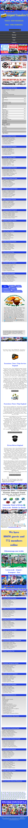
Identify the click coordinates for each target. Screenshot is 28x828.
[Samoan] (25, 796)
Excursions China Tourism (8, 754)
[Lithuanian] (18, 795)
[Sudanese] (16, 798)
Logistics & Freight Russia (8, 149)
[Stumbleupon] (11, 656)
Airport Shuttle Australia (8, 265)
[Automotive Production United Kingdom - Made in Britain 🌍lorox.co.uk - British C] (14, 513)
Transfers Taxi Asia (7, 233)
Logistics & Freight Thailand (9, 763)
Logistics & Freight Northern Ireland (10, 212)
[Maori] (24, 795)
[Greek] (8, 794)
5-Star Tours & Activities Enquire (15, 432)
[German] (6, 794)
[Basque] (14, 792)
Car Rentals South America (8, 257)
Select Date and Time (6, 119)
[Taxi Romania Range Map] (14, 341)
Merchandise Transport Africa (9, 139)
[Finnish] (23, 793)
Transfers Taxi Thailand (8, 761)
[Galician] (2, 794)
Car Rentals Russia (7, 154)
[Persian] (13, 796)
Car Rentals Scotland (7, 196)
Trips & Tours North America (8, 278)
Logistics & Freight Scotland (9, 190)
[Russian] (23, 796)
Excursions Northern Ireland (9, 215)
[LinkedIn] (22, 654)
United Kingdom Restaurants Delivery (11, 713)
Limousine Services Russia (8, 153)
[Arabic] (8, 792)
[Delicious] (3, 656)
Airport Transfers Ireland (8, 222)
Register (14, 37)
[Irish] (2, 795)
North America (7, 291)
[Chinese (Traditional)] (7, 793)
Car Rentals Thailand (7, 766)
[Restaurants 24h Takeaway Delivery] (14, 67)
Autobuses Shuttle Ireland (8, 224)
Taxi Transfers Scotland (8, 193)
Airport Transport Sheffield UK (9, 406)
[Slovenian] (10, 798)
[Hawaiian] (14, 794)
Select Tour (4, 106)
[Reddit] (9, 656)
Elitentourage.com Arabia (8, 707)
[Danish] (14, 793)
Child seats (4, 117)
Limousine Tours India (7, 776)
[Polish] (15, 796)
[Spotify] (20, 656)
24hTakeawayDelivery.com (8, 710)
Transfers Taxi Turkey (7, 686)
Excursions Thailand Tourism (9, 767)
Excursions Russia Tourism (8, 152)
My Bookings (5, 700)
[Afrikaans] (4, 792)
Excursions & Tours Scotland (9, 194)
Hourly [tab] (4, 91)
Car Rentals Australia (7, 268)
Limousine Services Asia (8, 237)
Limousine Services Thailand (9, 765)
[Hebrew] (17, 794)
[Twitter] (6, 654)
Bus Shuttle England (7, 181)
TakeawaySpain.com (7, 712)
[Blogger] (6, 656)
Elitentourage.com (23, 818)
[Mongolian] (4, 796)
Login (14, 39)
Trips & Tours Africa (7, 141)
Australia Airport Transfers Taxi (9, 264)
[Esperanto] (18, 793)
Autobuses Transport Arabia (9, 246)
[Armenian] (10, 792)
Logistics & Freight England (8, 180)
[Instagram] (17, 654)
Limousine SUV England (8, 185)
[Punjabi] (19, 796)
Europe (13, 288)
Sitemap (4, 702)
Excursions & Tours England (9, 183)
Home (14, 32)
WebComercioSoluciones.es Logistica (11, 708)
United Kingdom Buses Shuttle (9, 170)
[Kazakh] (8, 795)
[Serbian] (4, 798)
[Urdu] (8, 799)
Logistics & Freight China (8, 752)
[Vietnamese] (12, 799)
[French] (25, 793)
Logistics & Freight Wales (8, 201)
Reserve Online (15, 390)
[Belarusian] (17, 792)
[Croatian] (10, 793)
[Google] (9, 654)
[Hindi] (19, 794)
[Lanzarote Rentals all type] (14, 84)
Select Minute (5, 99)
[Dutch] (16, 793)
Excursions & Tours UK (8, 172)
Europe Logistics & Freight (8, 165)
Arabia (12, 286)
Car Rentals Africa (6, 143)
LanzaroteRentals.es (7, 709)
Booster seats (5, 112)
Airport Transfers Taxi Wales (9, 203)
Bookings (14, 34)
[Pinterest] (20, 654)
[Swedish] (21, 798)
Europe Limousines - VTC (8, 162)
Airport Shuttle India (7, 774)
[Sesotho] (6, 798)
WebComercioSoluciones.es (6, 818)
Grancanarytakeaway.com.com (14, 819)
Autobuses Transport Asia (8, 235)
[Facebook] (3, 654)
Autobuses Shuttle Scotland (9, 192)
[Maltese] (22, 795)
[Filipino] (21, 793)
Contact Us (14, 42)
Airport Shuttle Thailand (8, 764)
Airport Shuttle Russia (7, 150)
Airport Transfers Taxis (15, 818)
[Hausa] (12, 794)
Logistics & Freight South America (10, 260)
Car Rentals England (7, 186)
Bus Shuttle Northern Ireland (9, 213)
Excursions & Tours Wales (8, 204)
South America (17, 291)
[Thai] (2, 799)
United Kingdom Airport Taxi (9, 169)
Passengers (4, 127)
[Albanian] (6, 792)
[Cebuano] (23, 792)
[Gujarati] (10, 794)
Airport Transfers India (7, 772)
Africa (5, 286)
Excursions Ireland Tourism (8, 226)
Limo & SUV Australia (7, 269)
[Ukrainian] (6, 799)
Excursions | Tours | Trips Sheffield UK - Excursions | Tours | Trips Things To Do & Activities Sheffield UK (14, 350)
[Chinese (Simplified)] (3, 793)
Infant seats (4, 114)
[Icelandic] (23, 794)
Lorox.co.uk (22, 817)
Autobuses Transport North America (9, 277)
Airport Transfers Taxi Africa (9, 138)
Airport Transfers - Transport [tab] (9, 89)
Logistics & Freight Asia (8, 234)
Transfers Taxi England (8, 182)
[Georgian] (4, 794)
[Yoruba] (16, 799)
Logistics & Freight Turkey (8, 687)
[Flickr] (22, 656)
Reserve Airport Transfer (8, 699)
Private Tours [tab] (5, 93)
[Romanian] (21, 796)
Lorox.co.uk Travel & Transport (9, 706)
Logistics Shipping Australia (8, 270)
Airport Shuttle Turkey (7, 689)
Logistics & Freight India (8, 773)
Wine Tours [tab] (5, 92)
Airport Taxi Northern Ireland (9, 214)
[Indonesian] (25, 794)
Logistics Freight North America (8, 276)
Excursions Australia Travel (8, 267)
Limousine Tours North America (8, 280)
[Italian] (4, 795)
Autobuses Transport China (8, 753)
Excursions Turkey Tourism (8, 688)
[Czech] (12, 793)
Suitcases (4, 109)
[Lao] (14, 795)
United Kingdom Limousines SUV (10, 173)
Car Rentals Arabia (7, 249)
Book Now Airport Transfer (14, 474)
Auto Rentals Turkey (7, 692)
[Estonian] (20, 793)
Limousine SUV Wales (7, 206)
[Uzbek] (10, 799)
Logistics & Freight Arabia (8, 244)
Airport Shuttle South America (9, 254)
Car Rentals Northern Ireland (9, 217)
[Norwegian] (9, 796)
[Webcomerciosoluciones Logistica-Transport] (14, 76)
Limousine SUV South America (9, 258)
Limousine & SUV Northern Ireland (10, 216)
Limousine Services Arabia (8, 248)
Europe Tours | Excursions (8, 161)
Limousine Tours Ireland (8, 227)
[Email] (14, 656)
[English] (2, 792)
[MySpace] (3, 659)
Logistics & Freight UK (7, 175)
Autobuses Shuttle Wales (8, 202)
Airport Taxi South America (8, 255)
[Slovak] (8, 798)
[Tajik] (23, 798)
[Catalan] (21, 792)
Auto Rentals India (7, 777)
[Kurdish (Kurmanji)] (12, 795)
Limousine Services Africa (8, 142)
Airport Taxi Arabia (7, 243)
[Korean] (10, 795)
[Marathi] (2, 796)
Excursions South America (8, 256)
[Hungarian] (21, 794)
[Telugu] (25, 798)
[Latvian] (16, 795)
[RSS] (17, 656)
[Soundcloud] (14, 654)
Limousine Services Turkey (8, 691)
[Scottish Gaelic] (2, 798)
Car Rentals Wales (7, 207)
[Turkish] (4, 799)
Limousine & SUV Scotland (8, 195)
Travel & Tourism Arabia (8, 247)
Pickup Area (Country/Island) (8, 94)
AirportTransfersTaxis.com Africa (10, 705)
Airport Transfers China (8, 751)
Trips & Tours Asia (7, 236)
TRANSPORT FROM (6, 102)
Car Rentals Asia (6, 238)
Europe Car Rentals (7, 163)
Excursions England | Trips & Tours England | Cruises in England (12, 481)
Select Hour (4, 97)
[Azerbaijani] (12, 792)
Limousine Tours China (7, 756)
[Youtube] (11, 654)
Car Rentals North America (7, 281)
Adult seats (4, 107)
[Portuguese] (17, 796)
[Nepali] (7, 796)
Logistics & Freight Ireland (8, 223)
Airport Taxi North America (8, 275)
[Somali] (12, 798)
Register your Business (8, 703)
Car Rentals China (6, 757)
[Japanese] (6, 795)
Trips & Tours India (7, 778)
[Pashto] (11, 796)
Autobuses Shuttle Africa (8, 140)
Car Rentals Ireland (7, 228)
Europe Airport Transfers (8, 159)
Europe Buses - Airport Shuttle (9, 160)
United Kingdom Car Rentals (9, 174)
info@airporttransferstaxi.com (15, 527)
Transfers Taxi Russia (7, 148)
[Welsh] (14, 799)
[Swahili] (19, 798)
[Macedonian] (20, 795)
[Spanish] (14, 798)
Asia (19, 286)
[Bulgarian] (19, 792)
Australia (6, 288)
